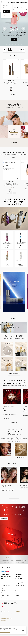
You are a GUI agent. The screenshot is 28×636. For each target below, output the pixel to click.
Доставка (3, 590)
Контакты (17, 595)
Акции (16, 590)
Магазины (12, 2)
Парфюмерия (16, 9)
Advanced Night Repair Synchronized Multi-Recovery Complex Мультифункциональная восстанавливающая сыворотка (11, 184)
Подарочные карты (5, 585)
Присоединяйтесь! (14, 373)
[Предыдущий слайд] (5, 29)
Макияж (23, 9)
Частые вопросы (5, 598)
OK (23, 630)
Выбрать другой (6, 15)
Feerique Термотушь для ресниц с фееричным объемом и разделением (11, 83)
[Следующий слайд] (23, 29)
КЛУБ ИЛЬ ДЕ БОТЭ (19, 585)
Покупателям (19, 2)
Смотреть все (14, 94)
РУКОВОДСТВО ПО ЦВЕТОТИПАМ (6, 486)
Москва (5, 2)
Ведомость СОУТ (4, 620)
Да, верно (6, 11)
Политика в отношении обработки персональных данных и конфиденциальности (11, 614)
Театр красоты (18, 593)
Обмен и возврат (5, 595)
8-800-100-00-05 (6, 576)
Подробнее (6, 418)
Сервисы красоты (5, 588)
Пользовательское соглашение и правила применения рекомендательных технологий (10, 618)
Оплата (3, 593)
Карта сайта (18, 611)
